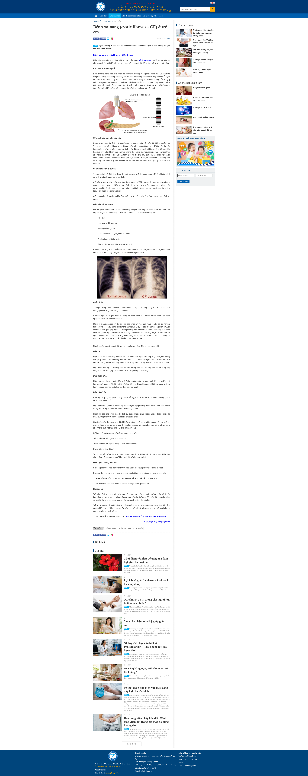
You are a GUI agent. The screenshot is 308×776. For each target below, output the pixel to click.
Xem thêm (131, 744)
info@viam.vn (146, 771)
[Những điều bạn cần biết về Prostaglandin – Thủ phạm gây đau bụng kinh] (107, 647)
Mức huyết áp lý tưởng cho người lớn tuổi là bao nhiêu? (147, 601)
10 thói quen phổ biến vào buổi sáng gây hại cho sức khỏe (146, 689)
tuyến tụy (122, 528)
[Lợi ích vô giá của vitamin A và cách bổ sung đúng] (107, 584)
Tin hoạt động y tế (150, 16)
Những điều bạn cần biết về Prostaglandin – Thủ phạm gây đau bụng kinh (145, 647)
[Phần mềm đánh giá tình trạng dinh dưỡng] (195, 153)
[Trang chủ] (96, 15)
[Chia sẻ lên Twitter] (108, 39)
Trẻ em (168, 38)
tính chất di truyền (135, 528)
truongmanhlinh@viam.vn (189, 765)
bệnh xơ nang (145, 60)
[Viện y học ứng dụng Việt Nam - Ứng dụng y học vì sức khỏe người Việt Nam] (100, 6)
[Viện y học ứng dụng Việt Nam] (112, 756)
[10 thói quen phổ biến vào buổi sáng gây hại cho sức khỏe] (107, 691)
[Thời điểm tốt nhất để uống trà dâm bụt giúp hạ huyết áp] (107, 562)
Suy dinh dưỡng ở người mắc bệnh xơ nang (145, 516)
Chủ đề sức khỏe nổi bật (131, 16)
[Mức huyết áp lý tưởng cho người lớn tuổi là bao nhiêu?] (107, 603)
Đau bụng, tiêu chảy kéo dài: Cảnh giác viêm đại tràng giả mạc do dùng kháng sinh (146, 722)
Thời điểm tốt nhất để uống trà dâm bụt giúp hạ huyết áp (146, 560)
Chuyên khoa (115, 16)
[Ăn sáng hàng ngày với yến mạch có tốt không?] (107, 672)
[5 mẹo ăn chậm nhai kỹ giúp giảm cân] (107, 625)
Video (161, 16)
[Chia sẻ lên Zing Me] (112, 39)
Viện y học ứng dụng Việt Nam (157, 522)
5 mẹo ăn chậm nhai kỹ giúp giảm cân (144, 623)
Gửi (97, 39)
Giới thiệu (103, 16)
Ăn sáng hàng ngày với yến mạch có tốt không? (146, 670)
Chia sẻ (103, 39)
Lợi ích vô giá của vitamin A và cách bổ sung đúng (146, 582)
